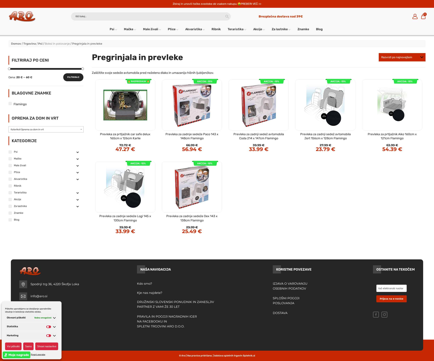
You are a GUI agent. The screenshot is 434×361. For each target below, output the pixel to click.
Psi (112, 29)
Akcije (257, 29)
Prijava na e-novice (391, 298)
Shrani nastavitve (46, 346)
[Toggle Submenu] (78, 152)
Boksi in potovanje (57, 43)
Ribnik (216, 29)
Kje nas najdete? (149, 293)
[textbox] (46, 129)
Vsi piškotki (13, 346)
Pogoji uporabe (38, 354)
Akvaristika (193, 29)
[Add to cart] (133, 139)
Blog (319, 29)
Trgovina (29, 43)
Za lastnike (280, 29)
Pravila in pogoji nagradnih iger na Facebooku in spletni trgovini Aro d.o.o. (167, 321)
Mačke (128, 29)
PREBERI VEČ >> (251, 3)
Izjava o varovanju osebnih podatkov (290, 286)
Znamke (303, 29)
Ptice (171, 29)
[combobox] (46, 129)
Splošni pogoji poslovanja (286, 300)
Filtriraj (73, 77)
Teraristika (235, 29)
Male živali (150, 29)
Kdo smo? (144, 284)
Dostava (280, 313)
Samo (28, 346)
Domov (16, 43)
